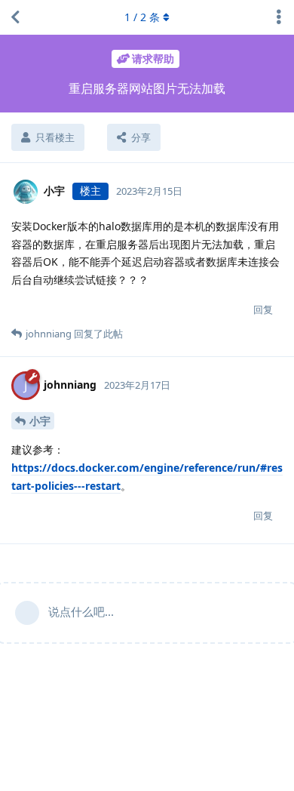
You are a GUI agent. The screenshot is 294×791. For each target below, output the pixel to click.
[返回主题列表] (15, 17)
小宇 (40, 421)
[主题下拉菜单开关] (279, 17)
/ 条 (142, 17)
